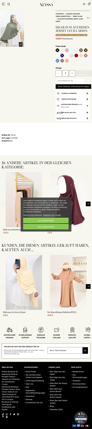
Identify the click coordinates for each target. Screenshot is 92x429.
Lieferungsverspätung (35, 380)
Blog (52, 406)
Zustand (5, 141)
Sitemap (29, 399)
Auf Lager (6, 138)
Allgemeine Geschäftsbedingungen (35, 391)
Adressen (76, 380)
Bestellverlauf (78, 371)
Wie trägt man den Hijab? (57, 372)
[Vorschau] (24, 309)
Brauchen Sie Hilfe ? (69, 118)
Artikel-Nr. (6, 135)
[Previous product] (88, 17)
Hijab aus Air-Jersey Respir (14, 312)
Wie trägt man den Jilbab (57, 378)
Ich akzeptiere (46, 220)
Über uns (29, 384)
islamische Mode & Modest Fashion (9, 375)
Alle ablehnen (46, 226)
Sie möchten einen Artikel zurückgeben (34, 376)
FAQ (27, 387)
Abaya (11, 394)
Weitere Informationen (32, 215)
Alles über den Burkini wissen (56, 396)
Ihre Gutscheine (78, 384)
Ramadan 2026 (56, 409)
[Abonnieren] (85, 350)
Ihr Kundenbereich (80, 387)
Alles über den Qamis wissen (58, 401)
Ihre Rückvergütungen (79, 376)
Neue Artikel (31, 371)
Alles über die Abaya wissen (58, 384)
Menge (58, 68)
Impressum (30, 396)
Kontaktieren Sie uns (34, 402)
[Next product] (89, 17)
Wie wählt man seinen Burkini (56, 390)
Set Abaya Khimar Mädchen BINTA (61, 312)
